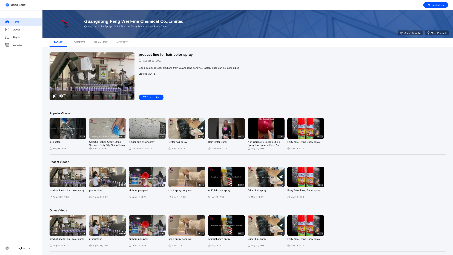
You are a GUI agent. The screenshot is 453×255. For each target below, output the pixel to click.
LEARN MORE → (148, 73)
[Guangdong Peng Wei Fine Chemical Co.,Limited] (65, 24)
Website (17, 45)
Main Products (439, 33)
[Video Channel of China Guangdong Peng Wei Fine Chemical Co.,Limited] (15, 5)
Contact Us (437, 5)
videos (79, 42)
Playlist (17, 37)
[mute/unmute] (61, 96)
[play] (92, 76)
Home (16, 21)
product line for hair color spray (166, 54)
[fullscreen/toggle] (129, 96)
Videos (16, 29)
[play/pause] (54, 96)
